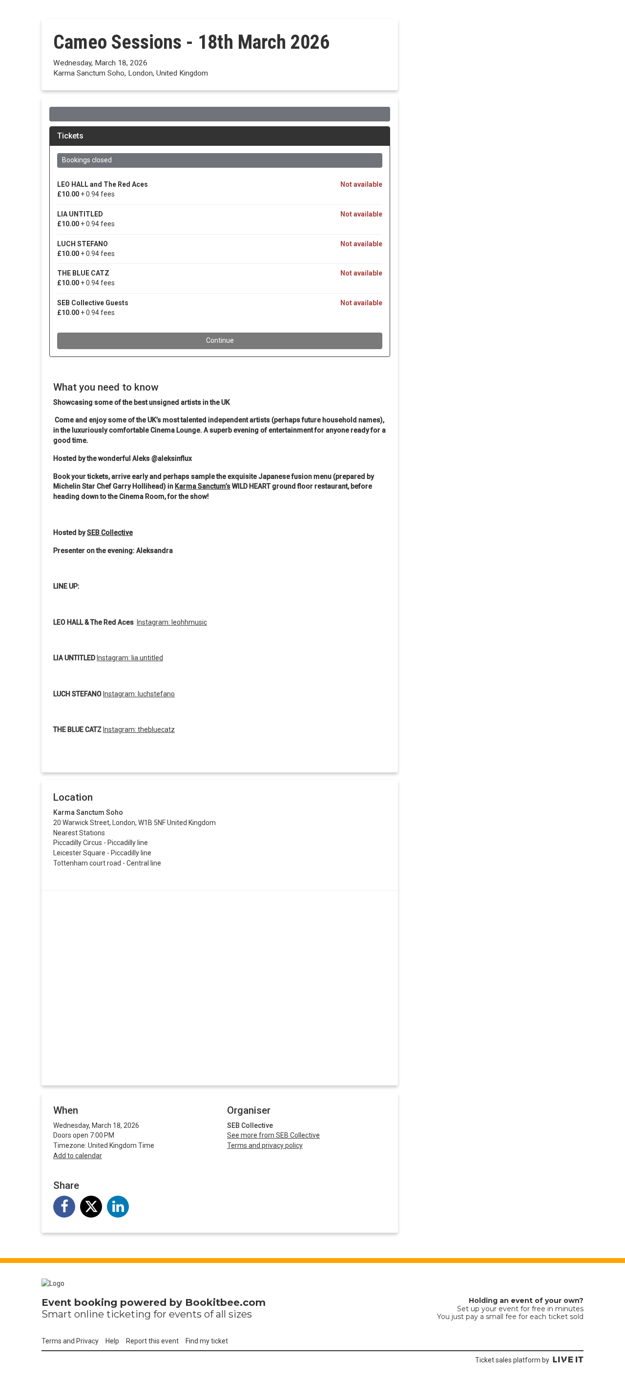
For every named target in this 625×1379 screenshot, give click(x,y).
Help (112, 1341)
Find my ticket (207, 1341)
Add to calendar (77, 1156)
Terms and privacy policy (265, 1145)
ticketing (128, 1314)
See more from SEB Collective (273, 1135)
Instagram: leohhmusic (172, 622)
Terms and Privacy (70, 1341)
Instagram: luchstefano (139, 694)
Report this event (152, 1341)
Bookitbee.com (225, 1302)
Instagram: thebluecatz (139, 729)
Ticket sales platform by (512, 1360)
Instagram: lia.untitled (130, 658)
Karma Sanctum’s (202, 486)
